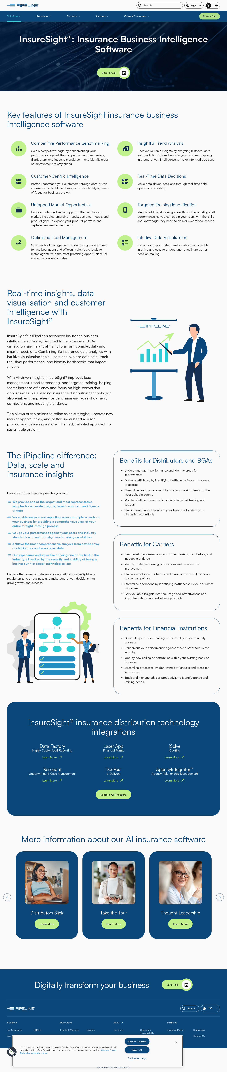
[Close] (176, 1042)
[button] (12, 1052)
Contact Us (199, 1036)
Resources (42, 16)
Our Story (118, 1030)
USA (193, 5)
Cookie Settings (137, 1058)
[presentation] (7, 897)
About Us (72, 16)
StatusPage (199, 1030)
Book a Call (109, 72)
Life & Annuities (14, 1030)
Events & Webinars (69, 1030)
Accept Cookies (137, 1041)
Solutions (12, 16)
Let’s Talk (172, 984)
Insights (91, 1030)
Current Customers (135, 16)
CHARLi (37, 1030)
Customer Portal (175, 1030)
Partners (101, 16)
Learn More (46, 924)
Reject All (137, 1049)
